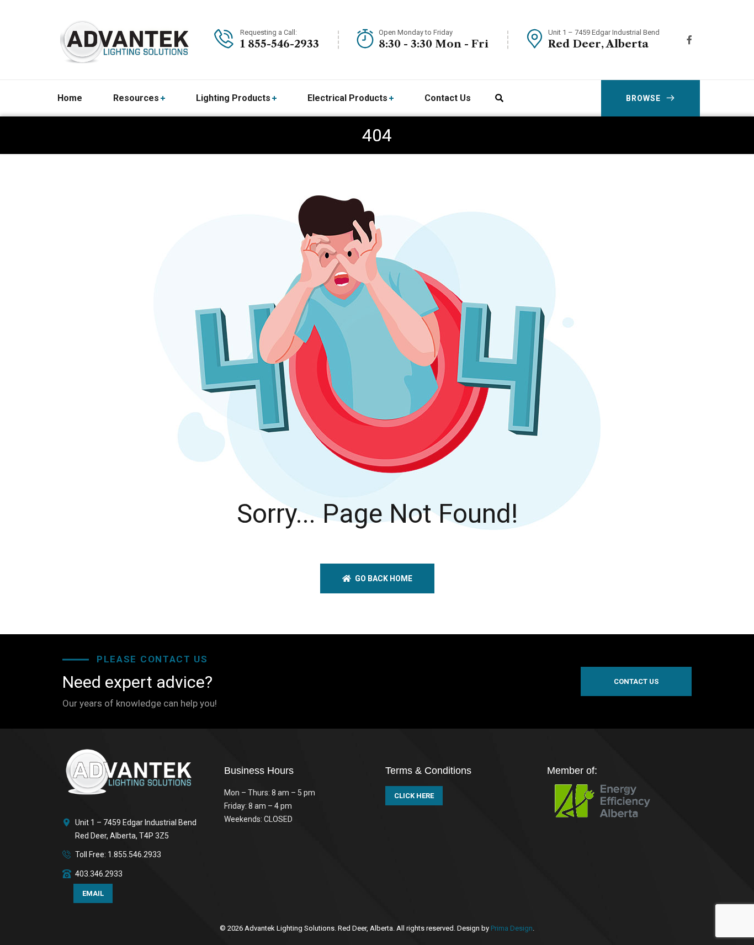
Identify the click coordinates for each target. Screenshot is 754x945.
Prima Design (511, 928)
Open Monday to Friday (416, 32)
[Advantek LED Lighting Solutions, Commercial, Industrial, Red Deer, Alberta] (125, 39)
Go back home (382, 578)
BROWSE (643, 98)
